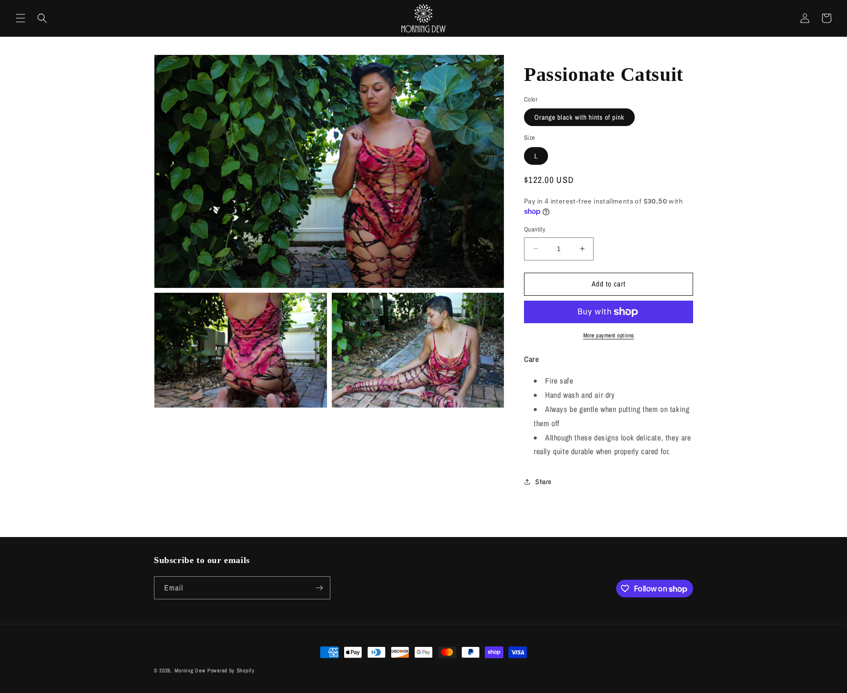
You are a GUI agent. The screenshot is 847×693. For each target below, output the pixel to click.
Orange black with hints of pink (579, 117)
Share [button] (543, 481)
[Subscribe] (319, 587)
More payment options (608, 335)
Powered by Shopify (231, 670)
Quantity (534, 229)
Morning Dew (190, 670)
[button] (20, 18)
